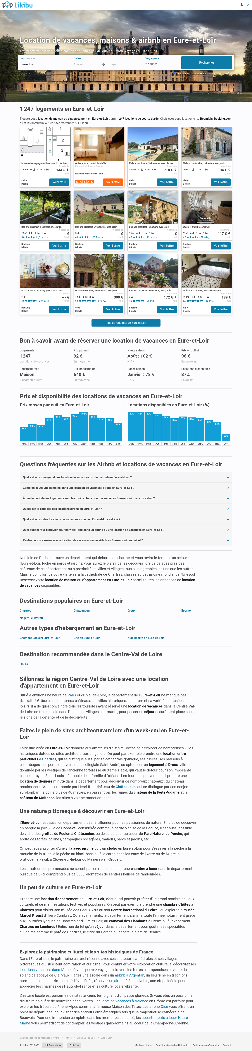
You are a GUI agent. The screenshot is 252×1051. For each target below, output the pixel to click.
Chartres (25, 610)
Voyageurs (152, 58)
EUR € (73, 1045)
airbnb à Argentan (129, 975)
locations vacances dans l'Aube (45, 969)
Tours (24, 664)
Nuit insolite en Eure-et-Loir (145, 638)
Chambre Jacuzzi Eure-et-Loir (40, 638)
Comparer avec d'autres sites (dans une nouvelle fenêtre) (203, 73)
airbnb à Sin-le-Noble (131, 981)
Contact (227, 1045)
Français (53, 1045)
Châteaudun (82, 610)
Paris (72, 695)
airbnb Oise (158, 1006)
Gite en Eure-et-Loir (87, 638)
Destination (27, 58)
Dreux (131, 610)
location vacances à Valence (124, 1001)
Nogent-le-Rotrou (31, 618)
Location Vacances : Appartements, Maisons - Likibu (17, 4)
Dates (77, 58)
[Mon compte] (245, 5)
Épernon (186, 610)
